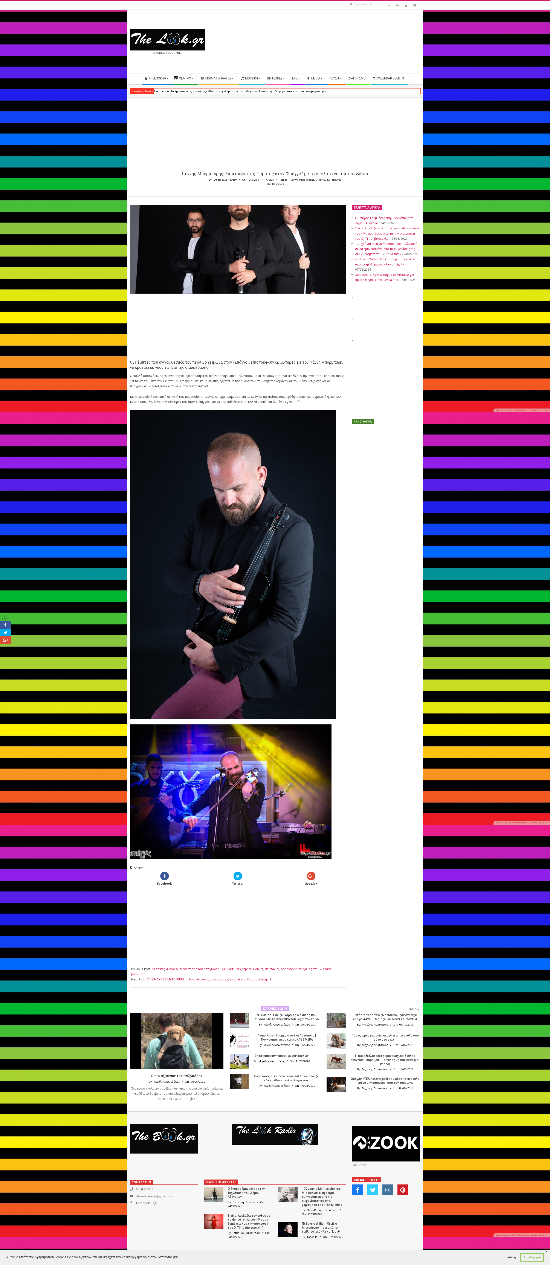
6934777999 (144, 1189)
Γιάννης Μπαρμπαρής (301, 179)
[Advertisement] (347, 41)
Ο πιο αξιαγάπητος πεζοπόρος (177, 1076)
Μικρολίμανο (323, 179)
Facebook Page (147, 1203)
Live (271, 179)
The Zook (359, 1165)
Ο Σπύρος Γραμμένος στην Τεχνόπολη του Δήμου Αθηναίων (246, 1192)
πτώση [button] (511, 1257)
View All (414, 1008)
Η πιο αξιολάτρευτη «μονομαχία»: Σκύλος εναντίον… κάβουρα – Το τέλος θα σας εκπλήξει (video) (385, 1059)
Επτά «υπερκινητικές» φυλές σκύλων (282, 1056)
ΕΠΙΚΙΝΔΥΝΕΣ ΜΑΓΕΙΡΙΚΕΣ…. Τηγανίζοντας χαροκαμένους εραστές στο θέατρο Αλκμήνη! (209, 979)
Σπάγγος (336, 179)
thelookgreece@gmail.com (154, 1196)
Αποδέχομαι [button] (532, 1257)
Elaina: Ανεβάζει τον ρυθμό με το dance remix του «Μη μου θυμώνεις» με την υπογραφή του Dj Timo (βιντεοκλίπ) (387, 233)
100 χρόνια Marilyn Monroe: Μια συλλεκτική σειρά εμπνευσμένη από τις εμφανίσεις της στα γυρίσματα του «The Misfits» (386, 249)
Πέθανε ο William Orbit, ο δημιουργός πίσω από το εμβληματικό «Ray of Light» (321, 1227)
